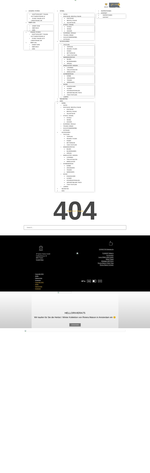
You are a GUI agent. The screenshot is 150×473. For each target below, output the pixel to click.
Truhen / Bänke (68, 35)
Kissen (69, 51)
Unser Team (36, 26)
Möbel (62, 11)
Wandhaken (70, 82)
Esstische (70, 18)
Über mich (35, 28)
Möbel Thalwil (110, 259)
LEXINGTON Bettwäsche (106, 249)
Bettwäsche (71, 53)
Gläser (69, 88)
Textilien (66, 44)
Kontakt (104, 13)
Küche (65, 84)
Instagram (38, 280)
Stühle (69, 26)
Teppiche (70, 46)
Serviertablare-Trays (74, 92)
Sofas (65, 14)
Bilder (69, 59)
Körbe (69, 76)
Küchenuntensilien (73, 90)
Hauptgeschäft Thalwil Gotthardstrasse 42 (39, 15)
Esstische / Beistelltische (72, 16)
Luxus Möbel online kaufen (106, 257)
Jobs (33, 30)
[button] (100, 4)
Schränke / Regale (69, 33)
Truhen (69, 80)
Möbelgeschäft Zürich (107, 261)
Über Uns (32, 22)
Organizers (71, 78)
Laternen (70, 67)
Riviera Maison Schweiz (107, 265)
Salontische (71, 22)
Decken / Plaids (72, 49)
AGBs (37, 276)
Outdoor (66, 39)
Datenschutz (38, 278)
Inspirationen (106, 11)
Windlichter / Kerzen (70, 65)
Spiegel (69, 63)
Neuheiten (64, 99)
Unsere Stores (34, 11)
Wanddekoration (69, 57)
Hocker (69, 31)
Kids (61, 101)
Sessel (69, 29)
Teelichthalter (72, 69)
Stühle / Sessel (68, 24)
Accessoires (64, 41)
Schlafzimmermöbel (70, 37)
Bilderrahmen (71, 61)
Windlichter (71, 72)
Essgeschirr (71, 86)
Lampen (65, 97)
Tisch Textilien (72, 55)
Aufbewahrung (68, 74)
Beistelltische (72, 20)
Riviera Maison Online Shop (106, 263)
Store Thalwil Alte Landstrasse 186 (38, 19)
